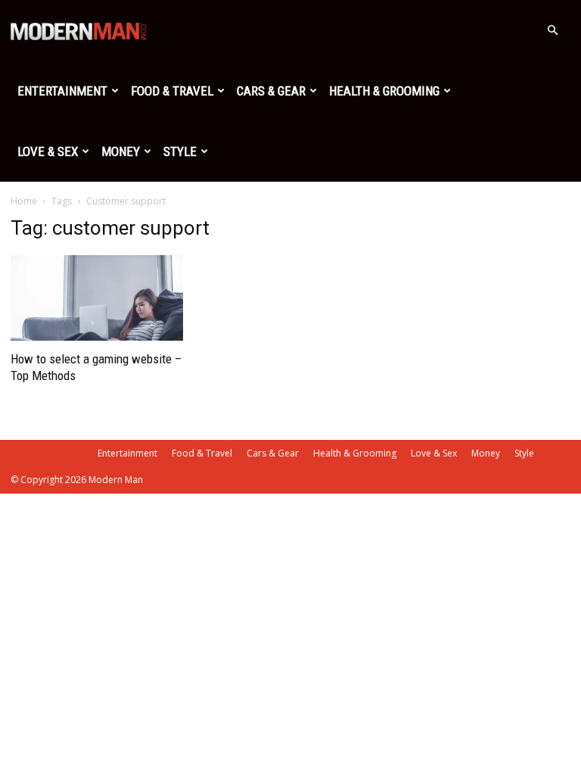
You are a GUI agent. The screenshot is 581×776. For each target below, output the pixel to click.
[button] (552, 30)
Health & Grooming (384, 90)
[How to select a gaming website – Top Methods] (97, 298)
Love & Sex (47, 151)
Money (120, 151)
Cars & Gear (271, 90)
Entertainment (62, 90)
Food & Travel (172, 90)
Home (24, 201)
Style (180, 151)
